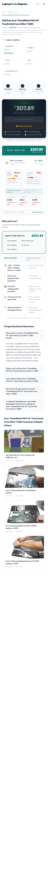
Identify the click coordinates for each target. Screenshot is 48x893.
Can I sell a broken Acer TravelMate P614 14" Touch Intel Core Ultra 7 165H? (22, 380)
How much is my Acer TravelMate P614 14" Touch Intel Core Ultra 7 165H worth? (22, 335)
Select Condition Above (24, 119)
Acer (16, 12)
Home (4, 12)
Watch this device (24, 126)
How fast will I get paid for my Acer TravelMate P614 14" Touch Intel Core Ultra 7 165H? (21, 391)
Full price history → (37, 212)
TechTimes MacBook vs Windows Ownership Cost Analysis (34, 181)
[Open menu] (44, 4)
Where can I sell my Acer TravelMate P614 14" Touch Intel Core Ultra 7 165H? (22, 369)
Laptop (10, 12)
